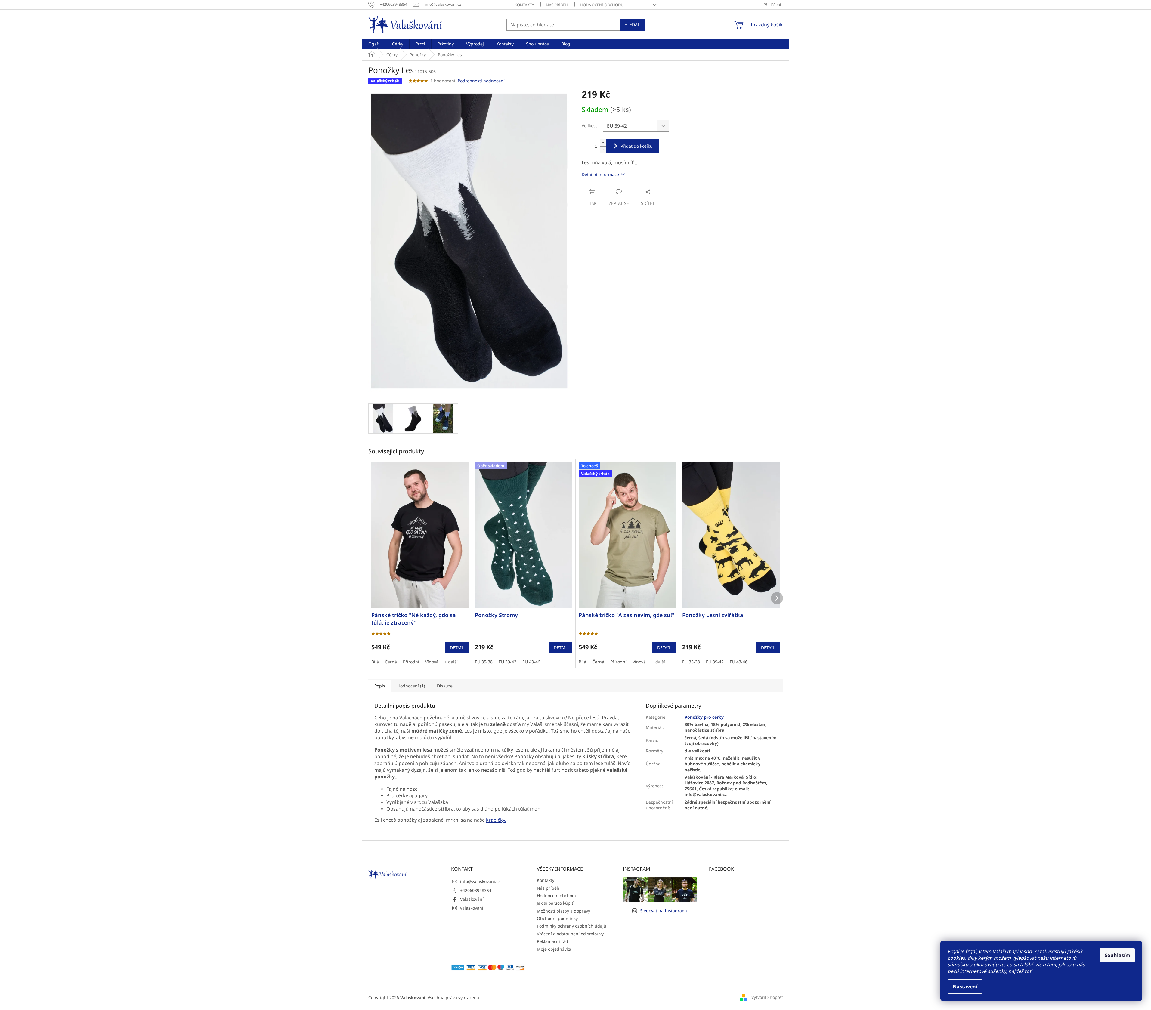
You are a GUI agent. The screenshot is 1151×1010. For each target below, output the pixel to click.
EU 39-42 (507, 662)
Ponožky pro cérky (704, 717)
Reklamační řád (552, 941)
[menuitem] (374, 44)
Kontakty (524, 5)
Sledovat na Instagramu (664, 910)
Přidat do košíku (636, 146)
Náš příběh (557, 5)
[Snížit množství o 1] (603, 149)
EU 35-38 (484, 662)
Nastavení (965, 986)
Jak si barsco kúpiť (555, 903)
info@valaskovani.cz (480, 881)
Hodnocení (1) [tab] (411, 686)
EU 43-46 (531, 662)
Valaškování (472, 899)
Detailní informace (600, 174)
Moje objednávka (554, 949)
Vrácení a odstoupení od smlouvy (570, 934)
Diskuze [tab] (445, 686)
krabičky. (496, 820)
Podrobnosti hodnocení (481, 81)
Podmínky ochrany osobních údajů (571, 926)
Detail (457, 647)
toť (1028, 971)
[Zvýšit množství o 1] (603, 142)
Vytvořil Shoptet (767, 997)
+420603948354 (475, 890)
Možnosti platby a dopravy (563, 911)
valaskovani (471, 908)
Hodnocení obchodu (602, 5)
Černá (391, 662)
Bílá (375, 662)
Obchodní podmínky (557, 918)
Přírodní (411, 662)
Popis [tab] (379, 686)
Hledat (632, 24)
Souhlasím (1117, 955)
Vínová (431, 662)
